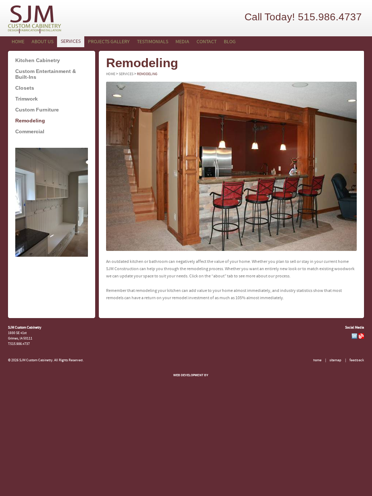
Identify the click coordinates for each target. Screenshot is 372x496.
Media (182, 42)
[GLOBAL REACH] (185, 380)
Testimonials (152, 42)
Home (18, 42)
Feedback (356, 360)
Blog (230, 42)
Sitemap (335, 360)
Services (71, 41)
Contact (207, 42)
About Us (42, 42)
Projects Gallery (109, 42)
